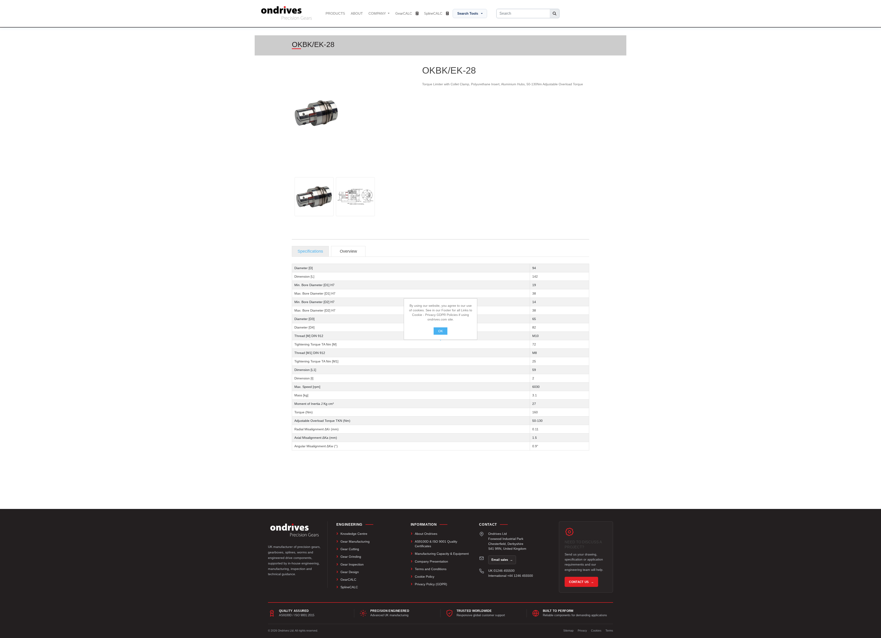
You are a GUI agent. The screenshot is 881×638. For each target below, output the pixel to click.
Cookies (596, 630)
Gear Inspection (352, 564)
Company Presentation (431, 561)
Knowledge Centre (353, 534)
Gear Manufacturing (355, 541)
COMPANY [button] (377, 13)
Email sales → (502, 559)
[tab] (310, 251)
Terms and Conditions (430, 569)
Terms (609, 630)
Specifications (310, 251)
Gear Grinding (350, 556)
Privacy (582, 630)
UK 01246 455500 (501, 570)
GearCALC (404, 13)
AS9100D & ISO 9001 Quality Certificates (436, 544)
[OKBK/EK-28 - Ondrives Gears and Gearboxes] (314, 196)
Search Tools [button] (467, 13)
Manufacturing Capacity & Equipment (442, 553)
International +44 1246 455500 (510, 575)
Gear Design (349, 572)
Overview (348, 251)
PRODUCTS (335, 13)
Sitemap (568, 630)
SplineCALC (433, 13)
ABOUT (357, 13)
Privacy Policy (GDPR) (431, 584)
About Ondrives (426, 534)
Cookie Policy (424, 576)
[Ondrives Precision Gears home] (294, 530)
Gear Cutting (349, 549)
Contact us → (581, 582)
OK (440, 331)
